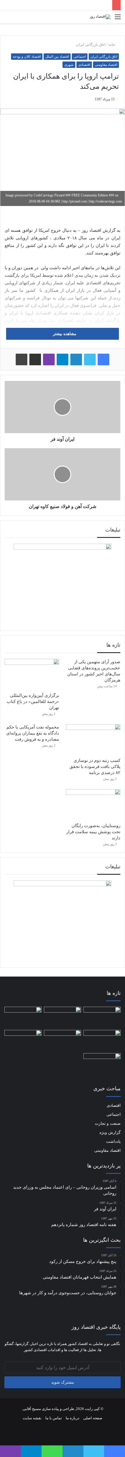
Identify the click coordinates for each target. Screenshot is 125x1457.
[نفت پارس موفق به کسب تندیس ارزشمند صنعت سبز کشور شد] (102, 1063)
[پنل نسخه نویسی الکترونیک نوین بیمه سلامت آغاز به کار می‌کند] (23, 1040)
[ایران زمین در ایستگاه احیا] (62, 1039)
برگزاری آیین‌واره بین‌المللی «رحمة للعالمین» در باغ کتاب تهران (33, 701)
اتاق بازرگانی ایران (91, 44)
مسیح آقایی (32, 1409)
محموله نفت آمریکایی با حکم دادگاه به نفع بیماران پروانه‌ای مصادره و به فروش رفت (32, 733)
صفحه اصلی (92, 1418)
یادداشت (113, 1141)
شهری (69, 65)
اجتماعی (80, 57)
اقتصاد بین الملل (57, 57)
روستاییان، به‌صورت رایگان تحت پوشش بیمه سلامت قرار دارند (93, 831)
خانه (112, 44)
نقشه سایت (32, 1418)
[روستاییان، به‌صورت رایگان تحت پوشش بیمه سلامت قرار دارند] (93, 804)
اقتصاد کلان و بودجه (27, 57)
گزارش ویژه (110, 1132)
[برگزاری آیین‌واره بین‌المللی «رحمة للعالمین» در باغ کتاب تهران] (32, 674)
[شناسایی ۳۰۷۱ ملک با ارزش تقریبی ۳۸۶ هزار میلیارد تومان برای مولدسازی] (102, 1017)
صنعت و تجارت (108, 1123)
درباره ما (72, 1418)
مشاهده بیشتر (64, 334)
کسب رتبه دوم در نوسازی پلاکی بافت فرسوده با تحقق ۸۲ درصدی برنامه (94, 766)
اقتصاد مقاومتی (106, 65)
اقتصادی (84, 65)
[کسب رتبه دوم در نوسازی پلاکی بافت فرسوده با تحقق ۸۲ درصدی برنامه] (93, 739)
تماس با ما (53, 1418)
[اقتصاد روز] (100, 17)
